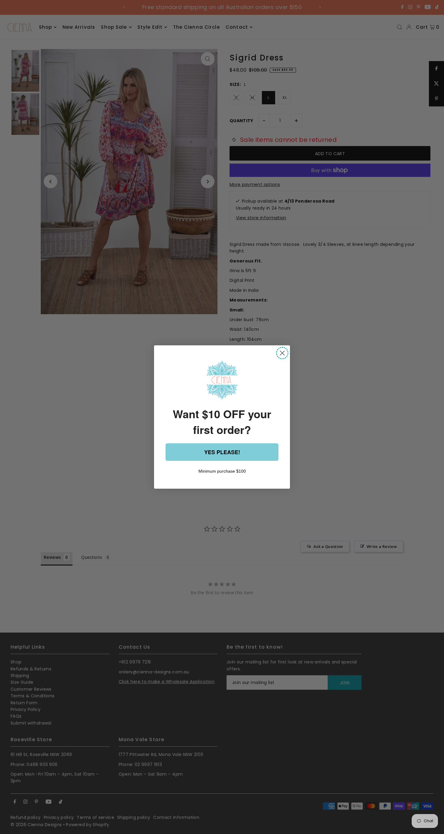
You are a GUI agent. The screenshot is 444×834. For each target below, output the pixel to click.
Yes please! (222, 452)
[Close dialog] (282, 353)
